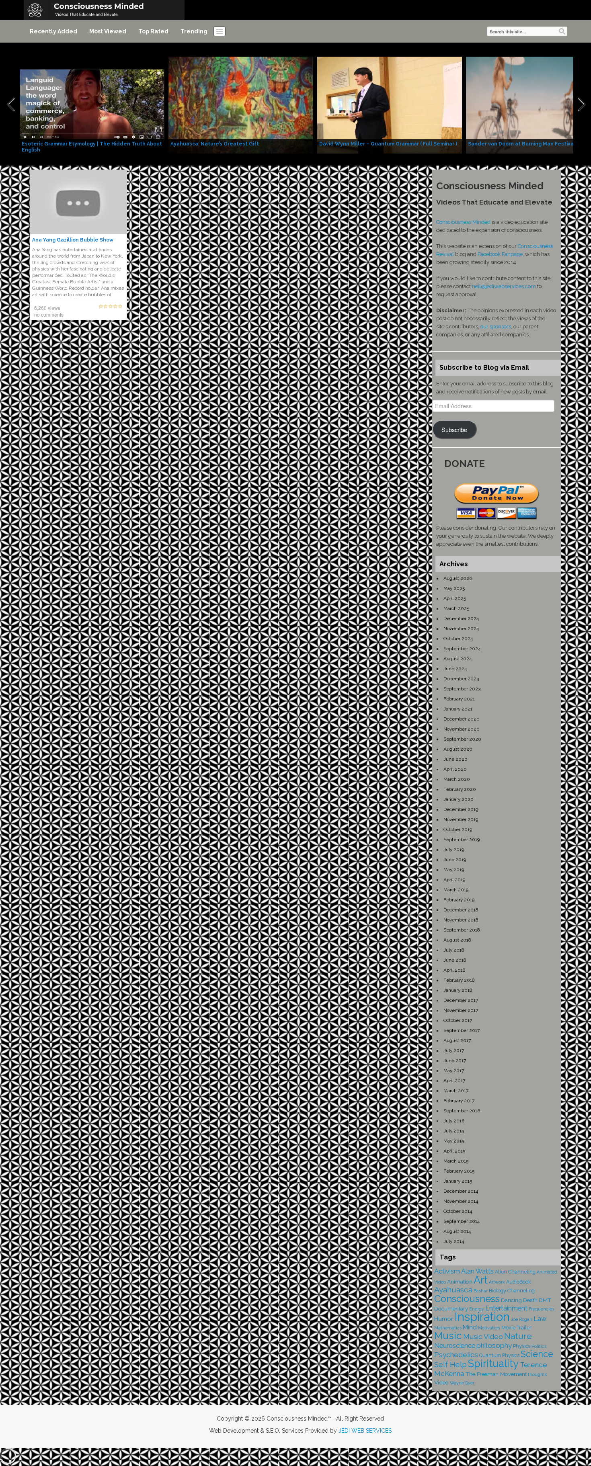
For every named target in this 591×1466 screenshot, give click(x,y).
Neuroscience (454, 1345)
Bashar (481, 1290)
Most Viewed (107, 31)
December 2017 (460, 1000)
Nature (518, 1336)
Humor (443, 1319)
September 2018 (461, 930)
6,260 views (47, 307)
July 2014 (453, 1241)
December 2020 (461, 719)
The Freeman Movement (496, 1374)
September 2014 (461, 1221)
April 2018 (454, 970)
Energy (476, 1308)
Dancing (511, 1300)
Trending (194, 31)
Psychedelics (456, 1355)
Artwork (497, 1282)
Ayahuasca (453, 1289)
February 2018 (459, 980)
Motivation (489, 1327)
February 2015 (458, 1171)
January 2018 (457, 990)
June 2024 (455, 669)
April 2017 (454, 1080)
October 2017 (457, 1020)
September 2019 (461, 839)
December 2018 (460, 910)
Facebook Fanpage (500, 254)
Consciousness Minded (463, 222)
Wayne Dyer (462, 1382)
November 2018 (460, 920)
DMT (545, 1300)
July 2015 (453, 1131)
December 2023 (461, 679)
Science (537, 1354)
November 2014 (460, 1201)
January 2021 (457, 709)
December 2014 (460, 1191)
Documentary (451, 1308)
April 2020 (455, 769)
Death (530, 1300)
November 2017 (460, 1010)
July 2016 (453, 1121)
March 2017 (455, 1090)
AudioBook (518, 1282)
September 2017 (461, 1030)
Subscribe (454, 429)
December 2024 (461, 618)
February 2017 (458, 1101)
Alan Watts (477, 1271)
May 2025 (454, 588)
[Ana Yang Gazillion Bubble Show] (78, 202)
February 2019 (458, 900)
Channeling (521, 1291)
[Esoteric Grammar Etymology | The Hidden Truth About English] (92, 104)
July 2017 (453, 1050)
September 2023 (461, 689)
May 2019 (453, 869)
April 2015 (454, 1151)
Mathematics (448, 1327)
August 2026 (457, 578)
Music (448, 1335)
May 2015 (453, 1141)
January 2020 (458, 799)
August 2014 (457, 1231)
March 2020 (456, 779)
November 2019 (460, 819)
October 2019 (457, 829)
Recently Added (53, 31)
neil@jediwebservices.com (504, 286)
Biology (497, 1291)
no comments (49, 314)
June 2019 (454, 859)
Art (481, 1280)
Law (540, 1319)
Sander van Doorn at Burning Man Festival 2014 (528, 144)
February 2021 (459, 699)
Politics (538, 1346)
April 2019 (454, 879)
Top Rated (153, 31)
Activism (447, 1271)
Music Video (483, 1337)
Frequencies (541, 1308)
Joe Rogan (521, 1319)
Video (441, 1382)
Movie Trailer (516, 1328)
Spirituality (493, 1363)
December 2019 (460, 809)
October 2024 (458, 638)
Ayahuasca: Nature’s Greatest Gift (214, 144)
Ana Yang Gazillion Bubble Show (72, 240)
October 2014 (457, 1211)
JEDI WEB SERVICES (365, 1430)
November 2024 (461, 628)
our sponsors (495, 327)
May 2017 (453, 1070)
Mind (470, 1327)
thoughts (537, 1374)
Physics (521, 1346)
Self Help (450, 1364)
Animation (459, 1281)
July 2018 (453, 950)
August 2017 (457, 1040)
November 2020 (461, 729)
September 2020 (462, 739)
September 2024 (461, 648)
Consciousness (467, 1298)
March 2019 (455, 890)
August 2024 (457, 658)
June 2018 (454, 960)
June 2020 (455, 759)
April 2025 (454, 598)
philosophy (494, 1345)
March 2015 (455, 1161)
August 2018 (457, 940)
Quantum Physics (499, 1355)
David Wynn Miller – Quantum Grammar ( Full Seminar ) (388, 144)
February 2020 (459, 789)
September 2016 (461, 1111)
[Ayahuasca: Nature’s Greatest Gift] (240, 104)
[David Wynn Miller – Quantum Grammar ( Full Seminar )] (389, 104)
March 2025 (456, 608)
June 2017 (454, 1060)
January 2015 (457, 1181)
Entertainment (506, 1308)
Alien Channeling (515, 1272)
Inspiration (482, 1317)
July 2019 (453, 849)
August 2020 (457, 749)
